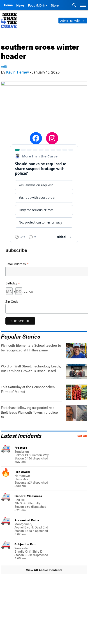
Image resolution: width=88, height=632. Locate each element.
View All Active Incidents (44, 569)
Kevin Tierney (17, 72)
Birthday (12, 283)
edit (4, 66)
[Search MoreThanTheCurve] (74, 5)
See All (82, 436)
